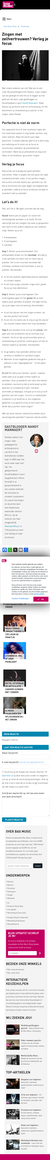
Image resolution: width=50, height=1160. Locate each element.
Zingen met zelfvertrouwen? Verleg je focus (25, 39)
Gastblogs (25, 26)
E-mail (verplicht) (22, 762)
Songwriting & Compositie (17, 917)
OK (42, 599)
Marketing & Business (15, 920)
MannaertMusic (12, 526)
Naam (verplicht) (10, 752)
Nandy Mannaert (30, 102)
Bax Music (26, 837)
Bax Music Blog (10, 26)
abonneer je (7, 775)
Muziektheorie (12, 924)
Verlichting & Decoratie (16, 912)
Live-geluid (11, 909)
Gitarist (9, 881)
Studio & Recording (14, 906)
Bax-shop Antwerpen (15, 969)
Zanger (9, 895)
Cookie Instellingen (20, 598)
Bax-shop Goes (13, 972)
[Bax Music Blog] (9, 9)
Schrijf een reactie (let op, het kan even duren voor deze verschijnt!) (23, 795)
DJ (7, 903)
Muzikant (10, 898)
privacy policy (39, 594)
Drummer (10, 888)
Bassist (9, 885)
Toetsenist (11, 891)
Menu (9, 19)
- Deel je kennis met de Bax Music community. (32, 1028)
